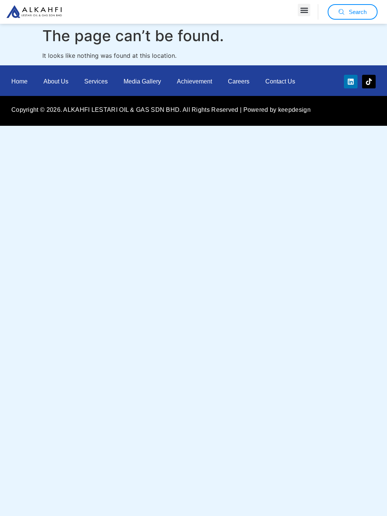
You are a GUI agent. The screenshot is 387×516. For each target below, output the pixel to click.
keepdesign (294, 110)
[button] (304, 10)
